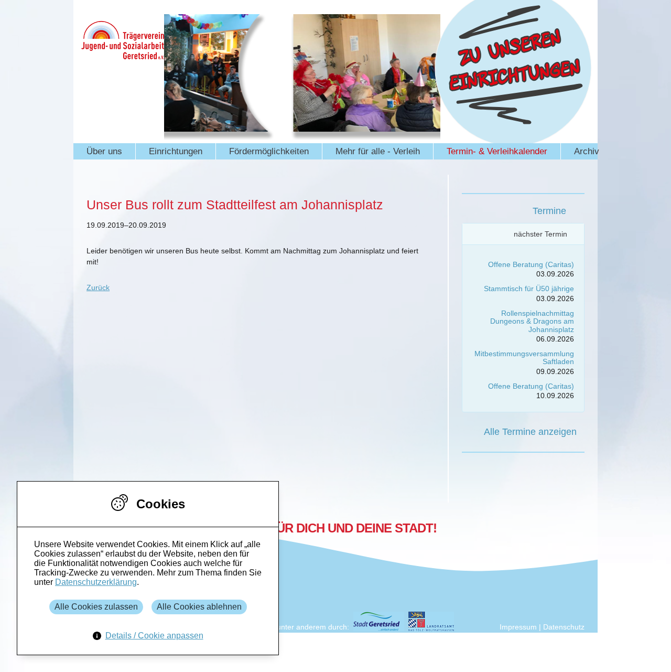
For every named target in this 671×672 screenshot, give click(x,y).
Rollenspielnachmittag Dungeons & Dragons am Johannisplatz (532, 321)
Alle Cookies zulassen (96, 606)
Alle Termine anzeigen (530, 431)
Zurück (98, 287)
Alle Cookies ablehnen (199, 606)
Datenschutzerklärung (96, 582)
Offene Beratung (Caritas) (531, 264)
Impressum (518, 627)
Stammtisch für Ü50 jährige (529, 288)
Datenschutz (564, 627)
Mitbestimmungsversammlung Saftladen (524, 357)
